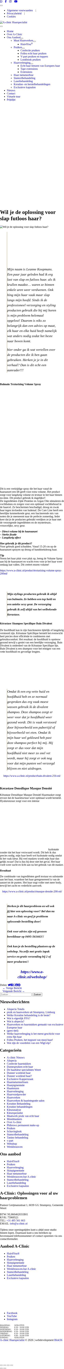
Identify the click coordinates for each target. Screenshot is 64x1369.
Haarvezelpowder (16, 1094)
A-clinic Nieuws (16, 1057)
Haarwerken (13, 1097)
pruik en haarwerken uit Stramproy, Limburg (31, 1012)
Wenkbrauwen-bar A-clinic (21, 1176)
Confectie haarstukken (19, 1063)
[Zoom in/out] (11, 1365)
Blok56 (58, 1340)
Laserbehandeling (16, 1182)
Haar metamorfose (17, 1173)
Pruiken (11, 1128)
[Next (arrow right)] (4, 1368)
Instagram (12, 1319)
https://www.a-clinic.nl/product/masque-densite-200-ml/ (32, 891)
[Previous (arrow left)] (1, 1368)
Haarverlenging (15, 1091)
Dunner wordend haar (19, 1072)
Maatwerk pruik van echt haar (23, 1116)
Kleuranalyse (14, 1109)
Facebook (12, 1313)
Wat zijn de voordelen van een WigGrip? (29, 1043)
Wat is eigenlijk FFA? (18, 1018)
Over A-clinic (14, 1122)
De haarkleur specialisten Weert (24, 1069)
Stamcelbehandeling (18, 1134)
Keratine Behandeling (18, 1103)
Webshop (12, 1143)
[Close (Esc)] (1, 1365)
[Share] (4, 1365)
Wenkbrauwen (15, 1146)
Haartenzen (13, 1088)
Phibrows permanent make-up (23, 1125)
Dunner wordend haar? (19, 1076)
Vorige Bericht (12, 988)
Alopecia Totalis (15, 1009)
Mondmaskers (14, 1119)
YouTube (12, 1316)
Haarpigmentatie (16, 1085)
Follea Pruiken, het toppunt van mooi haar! (30, 1039)
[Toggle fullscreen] (8, 1365)
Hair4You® (13, 1161)
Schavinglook (14, 1131)
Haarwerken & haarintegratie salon (25, 1100)
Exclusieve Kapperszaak (20, 1079)
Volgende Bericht (14, 991)
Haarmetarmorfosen (17, 1082)
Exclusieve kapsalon (18, 1185)
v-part (10, 1140)
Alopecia (12, 1060)
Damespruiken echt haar (20, 1066)
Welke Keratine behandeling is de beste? (28, 1015)
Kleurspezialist (15, 1112)
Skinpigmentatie (15, 1170)
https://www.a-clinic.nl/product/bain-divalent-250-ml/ (32, 775)
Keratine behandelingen (19, 1106)
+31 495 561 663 (15, 1220)
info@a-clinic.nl (18, 1223)
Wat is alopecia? (15, 1021)
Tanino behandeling (17, 1137)
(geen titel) (12, 1030)
